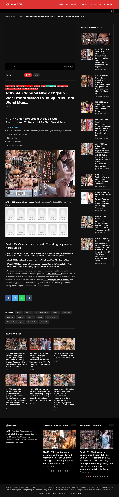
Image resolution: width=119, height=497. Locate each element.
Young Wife (34, 89)
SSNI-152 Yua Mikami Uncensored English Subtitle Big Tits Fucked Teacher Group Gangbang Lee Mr (102, 223)
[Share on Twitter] (15, 298)
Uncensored (71, 4)
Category (107, 4)
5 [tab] (58, 471)
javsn (90, 43)
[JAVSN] (14, 4)
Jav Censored (51, 86)
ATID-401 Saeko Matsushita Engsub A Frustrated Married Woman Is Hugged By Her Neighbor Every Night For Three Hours (103, 84)
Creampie (30, 86)
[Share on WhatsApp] (22, 298)
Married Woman (11, 89)
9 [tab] (67, 471)
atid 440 (28, 313)
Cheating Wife (21, 86)
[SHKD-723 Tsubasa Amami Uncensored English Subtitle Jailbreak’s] (87, 180)
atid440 (56, 313)
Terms (78, 493)
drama (20, 317)
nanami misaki (52, 317)
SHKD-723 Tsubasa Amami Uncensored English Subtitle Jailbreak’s (102, 179)
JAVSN (8, 431)
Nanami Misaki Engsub (15, 322)
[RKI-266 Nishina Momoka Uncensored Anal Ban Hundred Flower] (87, 107)
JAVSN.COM (57, 493)
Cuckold (37, 86)
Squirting (26, 89)
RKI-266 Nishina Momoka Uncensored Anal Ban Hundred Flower (102, 106)
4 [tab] (56, 471)
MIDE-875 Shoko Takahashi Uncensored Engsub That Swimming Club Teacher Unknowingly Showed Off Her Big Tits (102, 58)
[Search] (111, 11)
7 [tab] (63, 471)
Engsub (30, 317)
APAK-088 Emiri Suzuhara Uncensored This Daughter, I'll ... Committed (38, 260)
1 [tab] (49, 471)
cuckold (10, 317)
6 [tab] (60, 471)
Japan (40, 317)
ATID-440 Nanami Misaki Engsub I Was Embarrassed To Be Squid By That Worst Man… (36, 120)
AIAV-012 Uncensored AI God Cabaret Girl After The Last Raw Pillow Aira (63, 355)
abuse (18, 313)
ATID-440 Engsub (42, 313)
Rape (19, 89)
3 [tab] (53, 471)
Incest (43, 86)
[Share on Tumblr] (29, 298)
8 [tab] (65, 471)
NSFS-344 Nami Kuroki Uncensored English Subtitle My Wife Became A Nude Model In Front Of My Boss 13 (103, 127)
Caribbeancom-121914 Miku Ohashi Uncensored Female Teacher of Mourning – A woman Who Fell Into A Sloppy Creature (103, 200)
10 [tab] (70, 471)
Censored (83, 4)
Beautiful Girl (18, 16)
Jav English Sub (62, 86)
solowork (44, 322)
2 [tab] (51, 471)
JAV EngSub (95, 4)
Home (61, 4)
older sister (32, 322)
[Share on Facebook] (8, 298)
